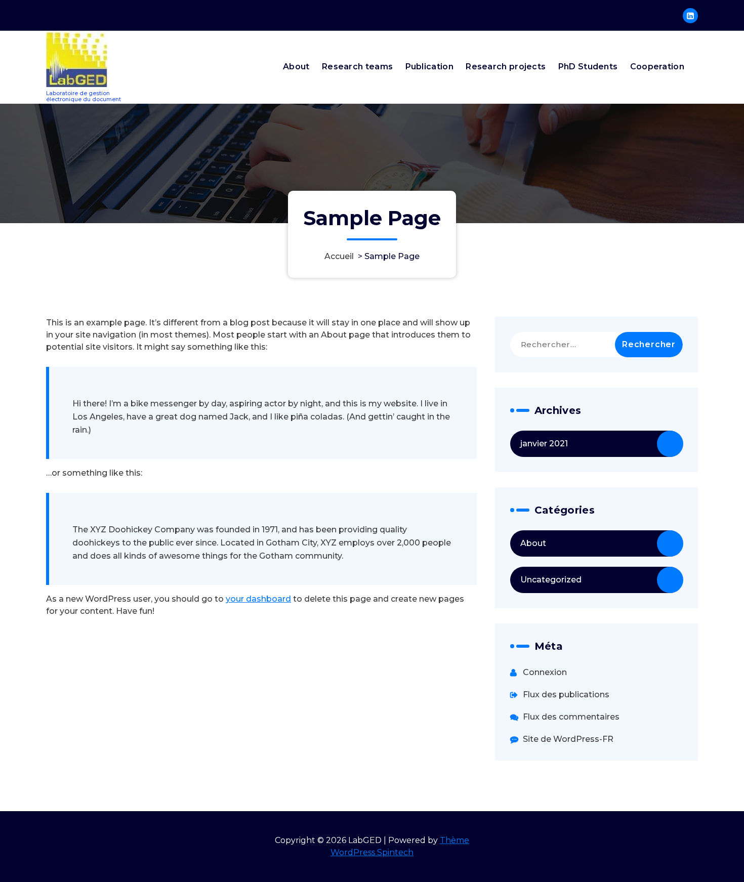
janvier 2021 (544, 443)
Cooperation (657, 66)
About (296, 66)
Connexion (545, 672)
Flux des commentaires (571, 717)
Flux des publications (566, 694)
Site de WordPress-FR (568, 739)
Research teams (357, 66)
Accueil (339, 256)
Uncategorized (551, 579)
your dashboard (258, 599)
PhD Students (588, 66)
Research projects (506, 66)
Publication (429, 66)
